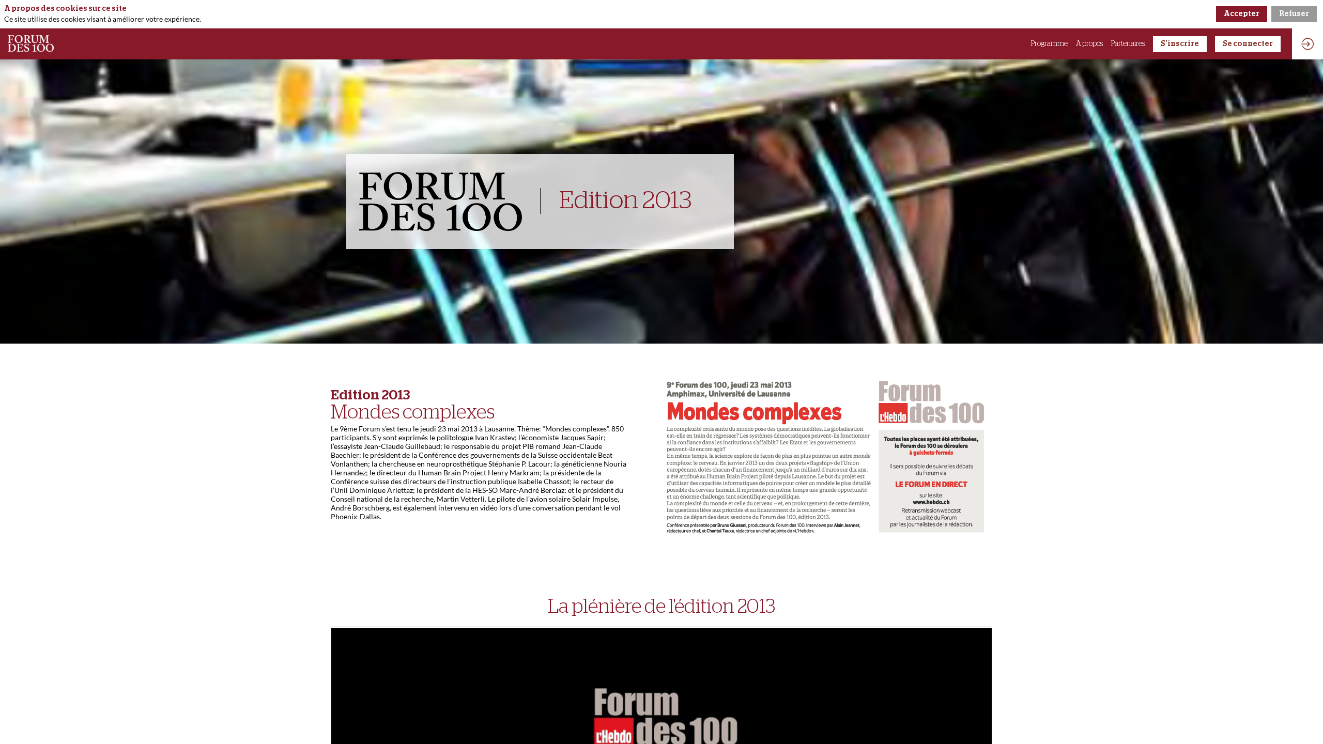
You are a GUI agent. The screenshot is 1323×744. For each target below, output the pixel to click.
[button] (1180, 44)
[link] (1049, 43)
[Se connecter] (1307, 43)
